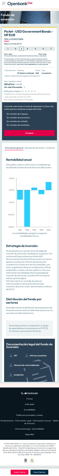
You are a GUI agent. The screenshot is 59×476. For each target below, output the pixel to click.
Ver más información (13, 87)
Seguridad (29, 434)
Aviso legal (29, 404)
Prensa (29, 398)
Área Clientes (39, 472)
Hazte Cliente (19, 472)
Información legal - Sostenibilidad (29, 429)
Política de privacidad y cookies (29, 415)
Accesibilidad (29, 409)
